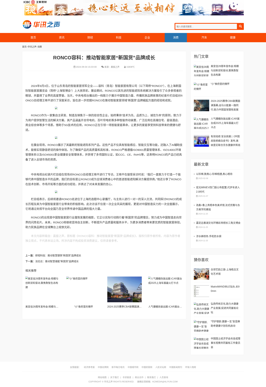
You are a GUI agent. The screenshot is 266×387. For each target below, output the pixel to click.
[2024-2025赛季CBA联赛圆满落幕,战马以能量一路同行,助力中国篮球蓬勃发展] (124, 289)
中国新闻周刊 (175, 367)
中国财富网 (146, 367)
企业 (147, 37)
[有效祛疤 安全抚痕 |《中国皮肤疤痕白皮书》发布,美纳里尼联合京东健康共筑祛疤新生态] (201, 141)
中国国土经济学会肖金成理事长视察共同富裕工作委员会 (225, 342)
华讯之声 (41, 24)
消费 (176, 37)
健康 (233, 37)
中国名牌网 (103, 367)
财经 (90, 37)
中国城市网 (133, 367)
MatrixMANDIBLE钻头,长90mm (225, 288)
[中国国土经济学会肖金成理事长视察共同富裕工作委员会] (201, 343)
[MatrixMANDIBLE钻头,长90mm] (201, 291)
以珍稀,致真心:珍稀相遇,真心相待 (214, 174)
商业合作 (139, 377)
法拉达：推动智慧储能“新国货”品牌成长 (57, 261)
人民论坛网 (160, 367)
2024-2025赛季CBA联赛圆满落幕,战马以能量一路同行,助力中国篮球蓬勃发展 (225, 105)
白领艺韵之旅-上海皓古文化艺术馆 (225, 271)
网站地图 (102, 377)
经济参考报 (89, 367)
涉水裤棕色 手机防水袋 (208, 236)
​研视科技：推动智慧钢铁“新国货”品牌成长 (58, 255)
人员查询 (163, 377)
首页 (33, 37)
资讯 (61, 37)
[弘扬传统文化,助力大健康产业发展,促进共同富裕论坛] (201, 308)
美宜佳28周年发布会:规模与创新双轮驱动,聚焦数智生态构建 (58, 306)
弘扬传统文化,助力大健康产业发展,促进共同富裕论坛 (224, 308)
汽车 (204, 37)
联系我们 (151, 377)
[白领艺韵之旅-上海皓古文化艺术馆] (201, 274)
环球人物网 (190, 367)
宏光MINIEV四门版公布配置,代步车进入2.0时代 (218, 189)
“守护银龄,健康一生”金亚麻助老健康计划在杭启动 (225, 323)
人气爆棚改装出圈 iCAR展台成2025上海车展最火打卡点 (179, 306)
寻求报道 (127, 377)
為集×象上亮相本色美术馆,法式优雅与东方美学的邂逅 (218, 207)
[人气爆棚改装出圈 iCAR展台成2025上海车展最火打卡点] (165, 289)
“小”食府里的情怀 (83, 306)
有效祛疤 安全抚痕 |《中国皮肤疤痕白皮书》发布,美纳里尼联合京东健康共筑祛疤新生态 (225, 141)
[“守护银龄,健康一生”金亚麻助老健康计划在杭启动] (201, 326)
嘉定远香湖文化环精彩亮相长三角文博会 (218, 223)
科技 (118, 37)
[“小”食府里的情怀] (83, 289)
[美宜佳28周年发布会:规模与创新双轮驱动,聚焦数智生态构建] (42, 289)
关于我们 (114, 377)
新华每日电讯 (118, 367)
